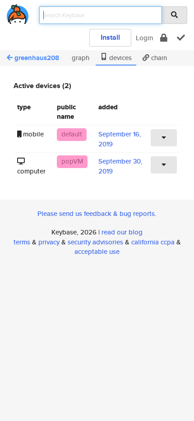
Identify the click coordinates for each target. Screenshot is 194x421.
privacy (49, 242)
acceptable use (97, 251)
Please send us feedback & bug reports (96, 213)
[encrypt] (163, 37)
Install (110, 37)
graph (79, 57)
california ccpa (153, 242)
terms (22, 242)
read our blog (122, 232)
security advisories (95, 242)
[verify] (181, 37)
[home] (17, 12)
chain (158, 57)
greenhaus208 (36, 58)
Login (144, 37)
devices (119, 57)
